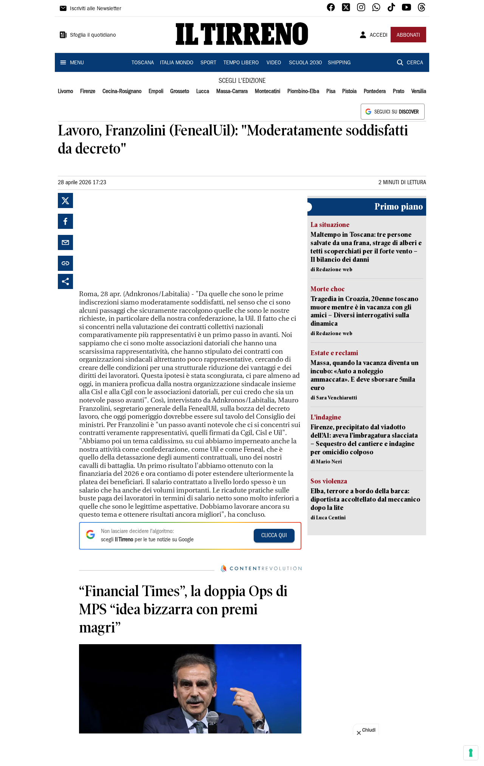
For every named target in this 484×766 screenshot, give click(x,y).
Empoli (156, 91)
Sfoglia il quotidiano (93, 35)
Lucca (202, 91)
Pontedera (375, 91)
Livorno (65, 91)
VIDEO (274, 63)
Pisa (330, 91)
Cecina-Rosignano (121, 91)
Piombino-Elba (303, 91)
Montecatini (267, 91)
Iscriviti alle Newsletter (95, 9)
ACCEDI (379, 35)
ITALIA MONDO (176, 63)
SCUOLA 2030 (305, 63)
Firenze (87, 91)
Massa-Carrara (232, 91)
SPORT (208, 63)
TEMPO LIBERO (241, 63)
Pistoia (349, 91)
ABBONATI (408, 35)
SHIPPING (339, 63)
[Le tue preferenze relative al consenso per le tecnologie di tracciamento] (471, 753)
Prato (398, 91)
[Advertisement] (135, 240)
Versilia (418, 91)
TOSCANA (143, 63)
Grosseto (179, 91)
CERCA (415, 63)
